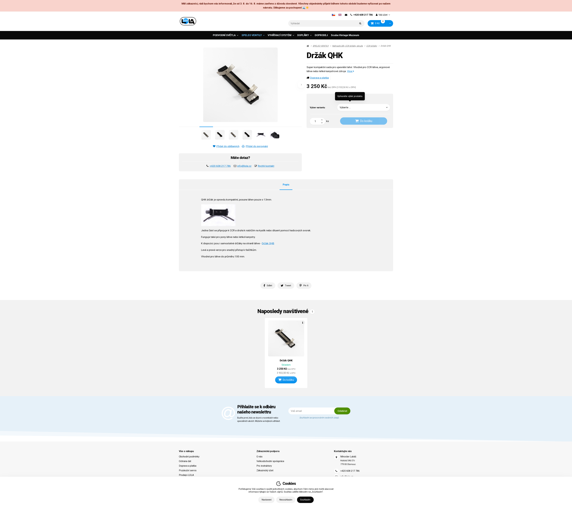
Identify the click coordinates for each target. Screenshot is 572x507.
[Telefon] (336, 471)
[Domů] (188, 21)
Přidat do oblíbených (227, 146)
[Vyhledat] (360, 23)
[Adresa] (336, 457)
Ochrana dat (185, 461)
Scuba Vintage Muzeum (345, 35)
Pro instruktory (264, 465)
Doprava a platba (319, 77)
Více (350, 71)
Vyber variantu (317, 107)
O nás (259, 456)
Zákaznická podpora (268, 451)
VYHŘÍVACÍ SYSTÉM (279, 35)
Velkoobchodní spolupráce (270, 461)
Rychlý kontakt (266, 165)
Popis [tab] (286, 184)
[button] (390, 23)
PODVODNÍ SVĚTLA (224, 35)
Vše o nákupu (186, 451)
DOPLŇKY (303, 35)
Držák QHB (268, 243)
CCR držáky (371, 46)
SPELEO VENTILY (252, 35)
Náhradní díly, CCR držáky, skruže (347, 46)
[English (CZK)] (340, 14)
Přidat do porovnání (257, 146)
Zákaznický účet (265, 470)
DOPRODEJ (321, 35)
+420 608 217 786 (363, 14)
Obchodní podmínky (189, 456)
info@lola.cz (244, 165)
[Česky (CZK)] (333, 14)
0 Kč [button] (381, 23)
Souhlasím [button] (305, 499)
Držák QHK (286, 360)
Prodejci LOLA (186, 475)
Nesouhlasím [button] (285, 499)
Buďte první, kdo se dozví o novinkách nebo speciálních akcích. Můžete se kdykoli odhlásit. (258, 419)
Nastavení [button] (266, 499)
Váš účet (383, 14)
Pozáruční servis (187, 470)
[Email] (346, 14)
